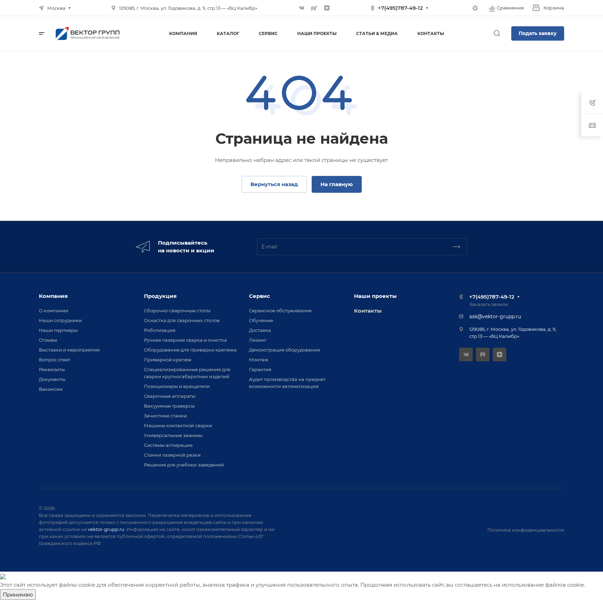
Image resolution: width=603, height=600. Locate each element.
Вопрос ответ (54, 359)
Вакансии (51, 389)
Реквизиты (52, 369)
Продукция (160, 296)
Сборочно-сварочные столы (177, 310)
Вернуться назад (274, 184)
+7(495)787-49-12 (400, 8)
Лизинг (257, 340)
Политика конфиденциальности (525, 530)
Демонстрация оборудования (284, 350)
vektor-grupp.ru (106, 529)
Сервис (259, 296)
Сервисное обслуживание (280, 310)
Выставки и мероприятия (69, 350)
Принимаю (18, 594)
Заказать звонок (488, 304)
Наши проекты (375, 296)
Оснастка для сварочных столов (182, 320)
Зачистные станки (165, 415)
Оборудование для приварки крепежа (190, 350)
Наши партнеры (58, 330)
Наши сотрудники (60, 320)
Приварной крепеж (168, 359)
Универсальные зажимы (173, 435)
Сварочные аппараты (169, 396)
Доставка (260, 330)
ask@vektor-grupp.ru (495, 316)
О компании (53, 310)
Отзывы (48, 340)
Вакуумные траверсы (169, 406)
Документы (52, 379)
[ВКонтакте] (301, 8)
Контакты (368, 310)
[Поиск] (496, 33)
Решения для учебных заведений (184, 465)
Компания (53, 296)
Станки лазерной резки (172, 455)
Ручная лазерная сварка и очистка (185, 340)
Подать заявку (538, 33)
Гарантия (260, 369)
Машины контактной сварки (178, 425)
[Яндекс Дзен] (327, 8)
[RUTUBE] (314, 8)
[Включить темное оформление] (475, 8)
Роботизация (159, 330)
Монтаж (258, 359)
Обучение (261, 320)
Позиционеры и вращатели (177, 386)
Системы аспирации (168, 445)
